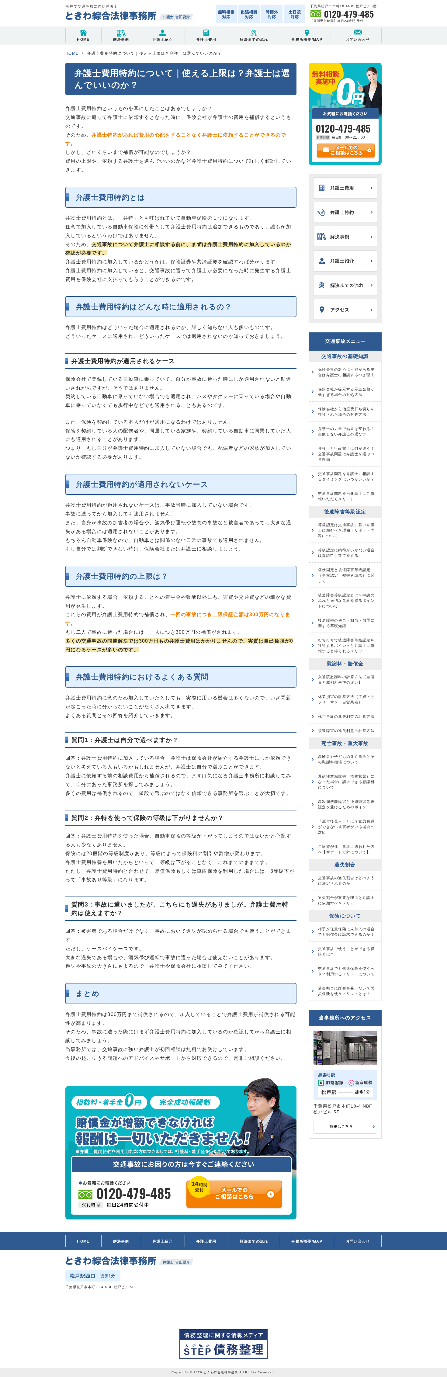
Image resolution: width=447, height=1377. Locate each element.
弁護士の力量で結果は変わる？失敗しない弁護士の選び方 (346, 431)
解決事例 (121, 39)
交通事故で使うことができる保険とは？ (346, 951)
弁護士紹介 (163, 39)
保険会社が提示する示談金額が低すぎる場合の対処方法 (346, 392)
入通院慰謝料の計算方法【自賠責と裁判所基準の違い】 (346, 680)
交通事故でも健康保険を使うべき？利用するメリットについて (346, 971)
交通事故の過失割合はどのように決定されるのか (346, 881)
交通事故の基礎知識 (345, 356)
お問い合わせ (358, 39)
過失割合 (344, 864)
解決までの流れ (254, 39)
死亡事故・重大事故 (345, 743)
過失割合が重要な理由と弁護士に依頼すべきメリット (346, 900)
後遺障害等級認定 (345, 511)
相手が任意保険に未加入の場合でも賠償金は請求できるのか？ (346, 932)
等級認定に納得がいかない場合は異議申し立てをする (346, 553)
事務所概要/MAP (306, 39)
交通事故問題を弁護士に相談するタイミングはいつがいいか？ (346, 476)
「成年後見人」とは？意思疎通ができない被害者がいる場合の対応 (346, 826)
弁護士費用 (206, 39)
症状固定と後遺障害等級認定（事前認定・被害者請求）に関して (346, 575)
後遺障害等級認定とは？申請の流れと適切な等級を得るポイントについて (346, 600)
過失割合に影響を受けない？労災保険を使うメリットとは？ (346, 991)
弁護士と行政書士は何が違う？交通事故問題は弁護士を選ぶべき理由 (346, 454)
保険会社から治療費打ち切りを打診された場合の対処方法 (346, 412)
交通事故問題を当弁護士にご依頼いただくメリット (346, 496)
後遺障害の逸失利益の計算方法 (346, 731)
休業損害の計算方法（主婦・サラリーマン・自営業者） (346, 699)
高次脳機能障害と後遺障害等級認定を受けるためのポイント (346, 804)
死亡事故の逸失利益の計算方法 (346, 716)
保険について (345, 915)
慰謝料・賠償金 (345, 663)
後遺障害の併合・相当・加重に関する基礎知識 (346, 623)
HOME (83, 39)
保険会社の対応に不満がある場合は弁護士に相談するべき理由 (346, 372)
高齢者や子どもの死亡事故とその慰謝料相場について (346, 759)
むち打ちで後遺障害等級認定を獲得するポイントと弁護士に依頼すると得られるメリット (346, 645)
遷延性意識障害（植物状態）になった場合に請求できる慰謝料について (346, 781)
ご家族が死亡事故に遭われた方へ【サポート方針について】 (346, 849)
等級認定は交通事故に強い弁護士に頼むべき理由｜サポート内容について (346, 530)
